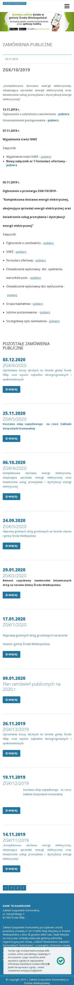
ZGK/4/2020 (14, 468)
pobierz (63, 114)
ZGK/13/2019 (16, 729)
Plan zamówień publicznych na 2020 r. (32, 686)
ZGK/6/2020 (14, 365)
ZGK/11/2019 (16, 840)
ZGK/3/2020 (14, 526)
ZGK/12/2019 (16, 783)
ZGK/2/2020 (14, 575)
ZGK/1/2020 (14, 625)
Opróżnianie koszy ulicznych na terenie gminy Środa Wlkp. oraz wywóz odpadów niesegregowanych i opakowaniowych (37, 374)
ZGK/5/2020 (14, 419)
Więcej (12, 389)
